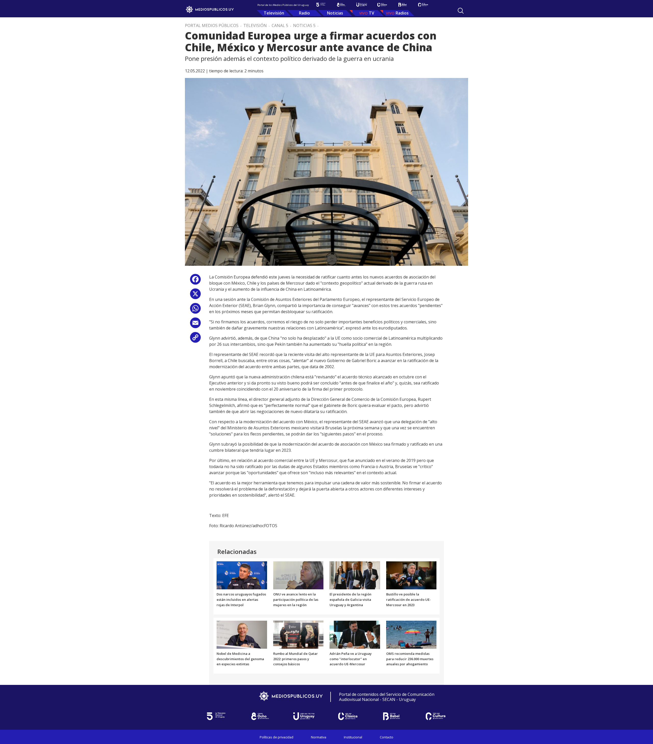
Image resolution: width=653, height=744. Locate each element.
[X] (195, 295)
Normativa (318, 737)
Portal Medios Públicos (211, 25)
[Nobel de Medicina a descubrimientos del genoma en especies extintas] (242, 634)
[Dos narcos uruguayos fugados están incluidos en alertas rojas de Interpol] (242, 575)
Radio (304, 13)
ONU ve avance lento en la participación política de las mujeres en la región (295, 599)
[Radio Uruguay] (362, 5)
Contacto (386, 737)
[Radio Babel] (402, 5)
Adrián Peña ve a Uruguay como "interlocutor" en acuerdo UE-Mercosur (351, 659)
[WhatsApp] (195, 310)
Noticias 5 (304, 25)
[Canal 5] (321, 5)
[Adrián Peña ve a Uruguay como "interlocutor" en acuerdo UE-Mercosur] (355, 634)
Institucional (353, 737)
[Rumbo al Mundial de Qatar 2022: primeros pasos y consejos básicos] (298, 634)
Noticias (335, 13)
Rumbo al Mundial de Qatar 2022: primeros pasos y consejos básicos (295, 659)
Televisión (274, 13)
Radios (402, 13)
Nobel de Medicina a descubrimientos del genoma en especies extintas (240, 659)
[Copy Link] (195, 339)
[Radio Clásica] (382, 5)
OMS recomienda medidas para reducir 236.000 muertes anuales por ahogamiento (409, 659)
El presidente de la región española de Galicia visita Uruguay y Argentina (350, 599)
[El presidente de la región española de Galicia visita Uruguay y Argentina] (355, 575)
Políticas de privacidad (276, 737)
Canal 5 (280, 25)
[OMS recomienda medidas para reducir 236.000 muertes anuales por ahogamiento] (411, 634)
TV (371, 13)
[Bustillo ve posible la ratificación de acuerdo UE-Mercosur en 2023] (411, 575)
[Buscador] (461, 11)
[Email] (195, 324)
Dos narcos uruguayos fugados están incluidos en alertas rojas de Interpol (241, 599)
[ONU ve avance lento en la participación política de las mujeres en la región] (298, 575)
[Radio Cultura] (423, 5)
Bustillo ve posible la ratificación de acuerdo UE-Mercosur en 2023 (408, 599)
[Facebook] (195, 281)
